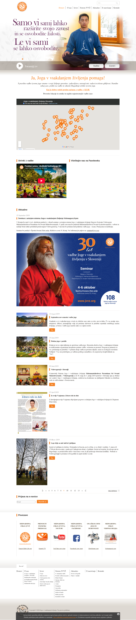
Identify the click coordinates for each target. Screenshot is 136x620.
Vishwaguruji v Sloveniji (59, 369)
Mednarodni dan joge (29, 583)
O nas (69, 7)
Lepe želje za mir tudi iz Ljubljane (63, 443)
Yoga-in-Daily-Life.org (25, 548)
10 (67, 490)
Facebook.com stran (76, 548)
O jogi (41, 573)
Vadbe (96, 66)
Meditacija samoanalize (61, 590)
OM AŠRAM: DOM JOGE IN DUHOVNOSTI (93, 526)
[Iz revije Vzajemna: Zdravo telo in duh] (31, 433)
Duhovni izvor (43, 576)
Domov (61, 7)
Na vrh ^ (21, 566)
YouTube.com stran (59, 548)
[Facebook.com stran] (76, 545)
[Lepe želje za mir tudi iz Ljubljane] (31, 484)
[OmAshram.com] (93, 545)
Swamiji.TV (42, 548)
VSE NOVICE (112, 491)
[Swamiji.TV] (42, 545)
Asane (57, 584)
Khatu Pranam (59, 578)
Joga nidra (58, 588)
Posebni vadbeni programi (62, 576)
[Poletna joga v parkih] (31, 356)
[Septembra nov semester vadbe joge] (31, 326)
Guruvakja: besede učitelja (46, 581)
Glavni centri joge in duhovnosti (45, 584)
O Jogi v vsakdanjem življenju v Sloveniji (29, 574)
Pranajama (58, 586)
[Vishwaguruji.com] (110, 545)
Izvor (76, 7)
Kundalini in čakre (60, 596)
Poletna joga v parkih (58, 341)
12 (75, 490)
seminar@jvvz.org (93, 230)
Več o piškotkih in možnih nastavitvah (64, 617)
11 (71, 490)
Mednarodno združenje (30, 577)
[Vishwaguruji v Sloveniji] (31, 385)
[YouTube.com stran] (59, 545)
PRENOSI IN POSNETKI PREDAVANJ (42, 526)
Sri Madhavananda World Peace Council (30, 580)
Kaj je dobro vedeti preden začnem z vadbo (64, 89)
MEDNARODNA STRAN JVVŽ (25, 526)
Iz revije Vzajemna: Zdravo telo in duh (65, 395)
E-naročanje (106, 7)
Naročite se (42, 501)
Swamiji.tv (31, 66)
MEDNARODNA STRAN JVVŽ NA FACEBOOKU (76, 526)
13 (79, 490)
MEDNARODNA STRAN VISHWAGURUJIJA (110, 526)
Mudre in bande (59, 592)
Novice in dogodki (75, 573)
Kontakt (116, 7)
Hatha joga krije (59, 594)
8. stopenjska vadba (60, 573)
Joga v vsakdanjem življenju (22, 7)
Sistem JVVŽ (85, 7)
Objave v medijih (75, 576)
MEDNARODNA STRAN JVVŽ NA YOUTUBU (59, 526)
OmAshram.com (94, 548)
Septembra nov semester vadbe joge (64, 317)
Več (52, 330)
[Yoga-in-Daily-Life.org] (25, 545)
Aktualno (96, 7)
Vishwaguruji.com (110, 548)
